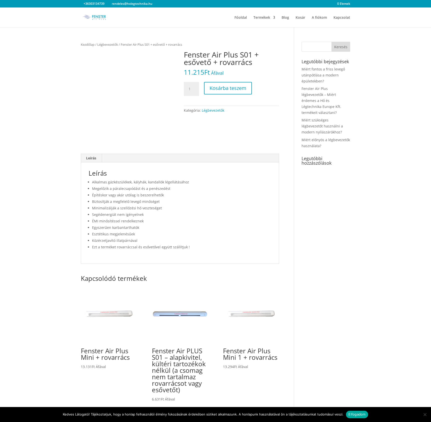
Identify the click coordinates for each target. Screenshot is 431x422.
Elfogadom (356, 414)
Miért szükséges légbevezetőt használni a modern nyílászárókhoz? (322, 126)
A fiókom (319, 18)
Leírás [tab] (91, 158)
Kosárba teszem (228, 88)
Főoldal (240, 18)
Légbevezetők (107, 44)
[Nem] (424, 414)
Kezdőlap (88, 44)
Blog (285, 18)
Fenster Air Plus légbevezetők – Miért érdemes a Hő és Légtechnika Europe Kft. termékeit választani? (321, 100)
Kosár (300, 18)
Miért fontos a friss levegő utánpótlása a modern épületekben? (323, 75)
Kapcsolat (341, 18)
